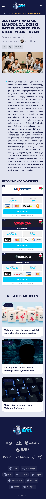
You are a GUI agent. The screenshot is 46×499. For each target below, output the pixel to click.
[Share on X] (4, 47)
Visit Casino (22, 212)
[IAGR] (9, 443)
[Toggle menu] (3, 5)
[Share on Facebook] (10, 47)
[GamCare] (32, 443)
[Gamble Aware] (19, 457)
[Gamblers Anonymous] (19, 443)
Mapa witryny (22, 495)
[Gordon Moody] (22, 450)
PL (39, 5)
